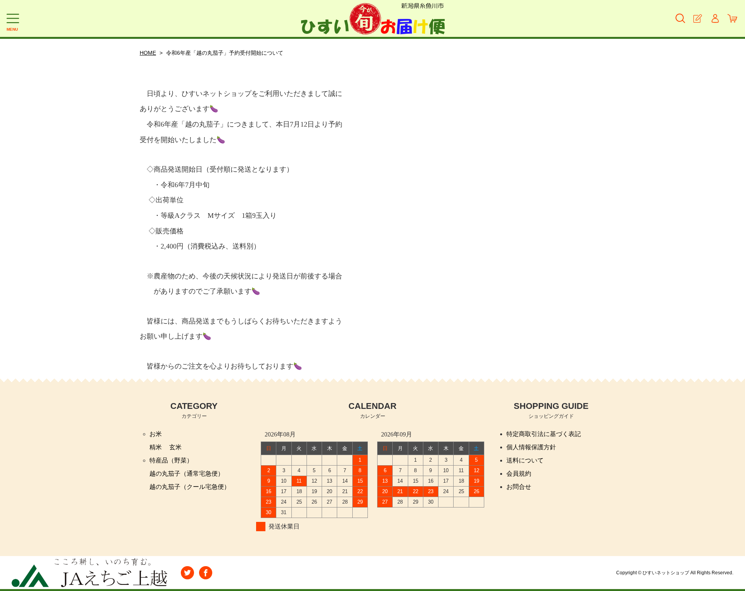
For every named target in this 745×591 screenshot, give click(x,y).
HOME (148, 53)
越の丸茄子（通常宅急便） (186, 473)
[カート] (732, 18)
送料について (525, 460)
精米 (155, 447)
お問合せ (518, 486)
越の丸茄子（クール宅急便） (189, 486)
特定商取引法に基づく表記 (543, 434)
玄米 (175, 447)
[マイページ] (715, 18)
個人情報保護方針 (531, 447)
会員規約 (518, 473)
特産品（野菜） (171, 460)
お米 (155, 434)
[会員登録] (697, 18)
